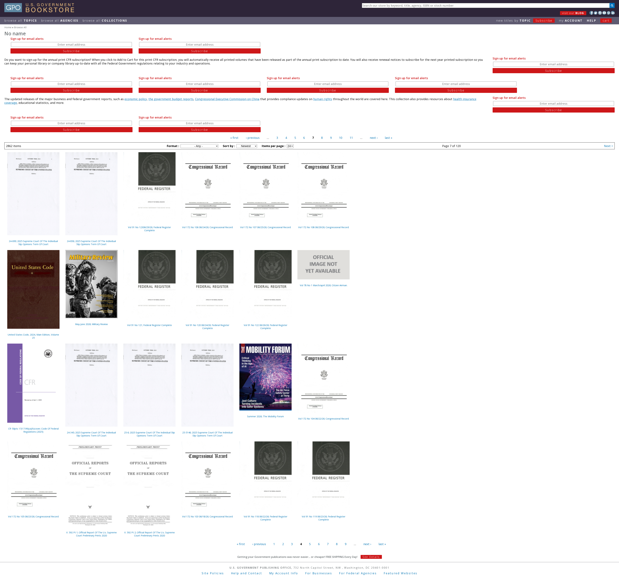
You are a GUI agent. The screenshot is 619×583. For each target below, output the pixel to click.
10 (340, 138)
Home (7, 27)
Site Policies (213, 573)
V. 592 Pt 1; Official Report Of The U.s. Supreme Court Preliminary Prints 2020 (91, 534)
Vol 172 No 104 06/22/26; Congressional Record (323, 418)
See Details (371, 557)
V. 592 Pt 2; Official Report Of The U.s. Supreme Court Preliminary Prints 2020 (149, 534)
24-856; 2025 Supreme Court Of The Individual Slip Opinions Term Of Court (91, 243)
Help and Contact (246, 573)
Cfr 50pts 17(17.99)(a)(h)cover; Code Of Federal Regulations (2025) (33, 430)
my (571, 20)
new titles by (524, 20)
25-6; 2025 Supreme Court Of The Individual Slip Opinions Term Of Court (149, 434)
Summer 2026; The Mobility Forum (265, 416)
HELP (591, 20)
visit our (573, 13)
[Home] (40, 11)
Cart (606, 20)
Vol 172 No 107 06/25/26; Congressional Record (265, 227)
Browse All (20, 20)
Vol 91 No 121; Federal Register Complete (149, 325)
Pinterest (608, 13)
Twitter (596, 13)
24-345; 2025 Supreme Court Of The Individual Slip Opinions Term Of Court (91, 434)
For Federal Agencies (358, 573)
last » (388, 138)
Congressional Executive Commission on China (227, 99)
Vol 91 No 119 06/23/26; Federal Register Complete (323, 518)
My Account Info (283, 573)
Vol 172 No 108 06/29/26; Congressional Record (323, 227)
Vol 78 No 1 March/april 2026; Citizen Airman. (323, 285)
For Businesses (318, 573)
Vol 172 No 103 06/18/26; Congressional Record (207, 516)
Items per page (273, 146)
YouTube (604, 13)
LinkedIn (613, 13)
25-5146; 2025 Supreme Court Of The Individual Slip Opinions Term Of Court (207, 434)
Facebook (591, 13)
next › (374, 138)
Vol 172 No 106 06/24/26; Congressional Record (207, 227)
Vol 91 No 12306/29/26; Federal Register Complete (149, 229)
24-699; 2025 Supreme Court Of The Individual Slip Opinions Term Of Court (33, 243)
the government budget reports (170, 99)
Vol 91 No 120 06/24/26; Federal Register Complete (207, 327)
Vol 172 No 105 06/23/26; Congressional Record (33, 516)
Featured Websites (400, 573)
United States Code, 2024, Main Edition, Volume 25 (33, 336)
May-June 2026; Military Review (91, 324)
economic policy (135, 99)
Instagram (600, 13)
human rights (322, 99)
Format (172, 146)
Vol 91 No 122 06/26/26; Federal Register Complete (265, 327)
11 (351, 138)
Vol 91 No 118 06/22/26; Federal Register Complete (265, 518)
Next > (608, 146)
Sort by (228, 146)
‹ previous (253, 138)
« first (234, 138)
